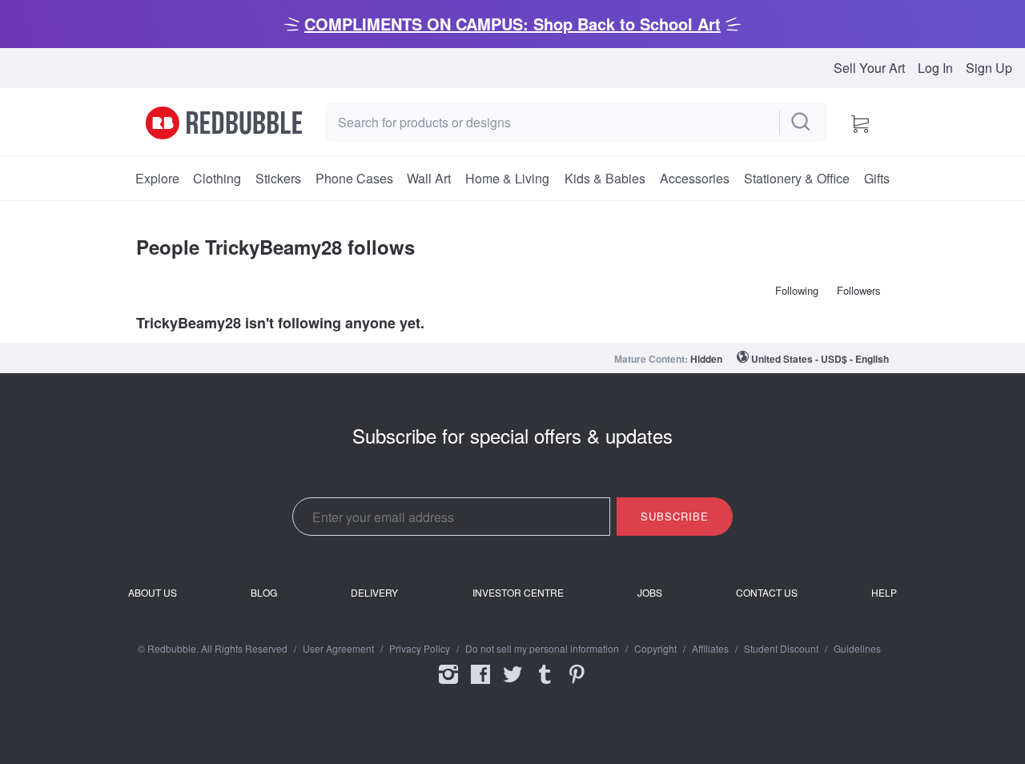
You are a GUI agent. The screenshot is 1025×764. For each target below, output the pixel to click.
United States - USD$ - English (820, 359)
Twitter (512, 685)
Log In (935, 68)
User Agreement (338, 648)
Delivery (374, 592)
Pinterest (576, 685)
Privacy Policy (419, 648)
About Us (152, 592)
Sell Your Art (869, 68)
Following (796, 290)
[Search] (801, 123)
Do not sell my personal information (542, 648)
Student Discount (781, 648)
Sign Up (989, 68)
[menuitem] (157, 178)
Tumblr (544, 685)
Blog (264, 592)
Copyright (655, 648)
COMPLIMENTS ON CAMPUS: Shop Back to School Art (512, 23)
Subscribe (675, 516)
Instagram (448, 685)
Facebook (480, 685)
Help (884, 592)
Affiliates (710, 648)
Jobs (649, 592)
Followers (859, 290)
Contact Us (767, 592)
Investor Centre (518, 592)
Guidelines (857, 648)
